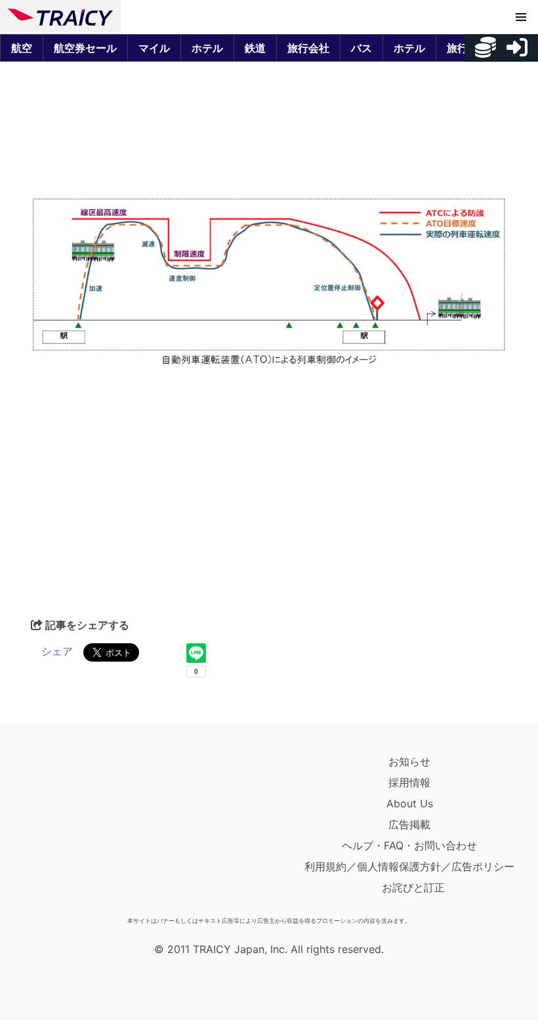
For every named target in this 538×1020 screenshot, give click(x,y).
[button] (521, 17)
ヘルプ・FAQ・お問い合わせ (409, 845)
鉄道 (255, 47)
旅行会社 (308, 47)
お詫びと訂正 (413, 887)
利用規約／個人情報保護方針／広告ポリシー (409, 866)
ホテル (207, 47)
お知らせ (409, 761)
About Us (409, 803)
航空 (21, 47)
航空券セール (85, 47)
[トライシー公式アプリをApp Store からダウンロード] (84, 831)
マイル (154, 47)
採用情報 (409, 782)
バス (361, 47)
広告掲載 (409, 824)
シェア (57, 651)
